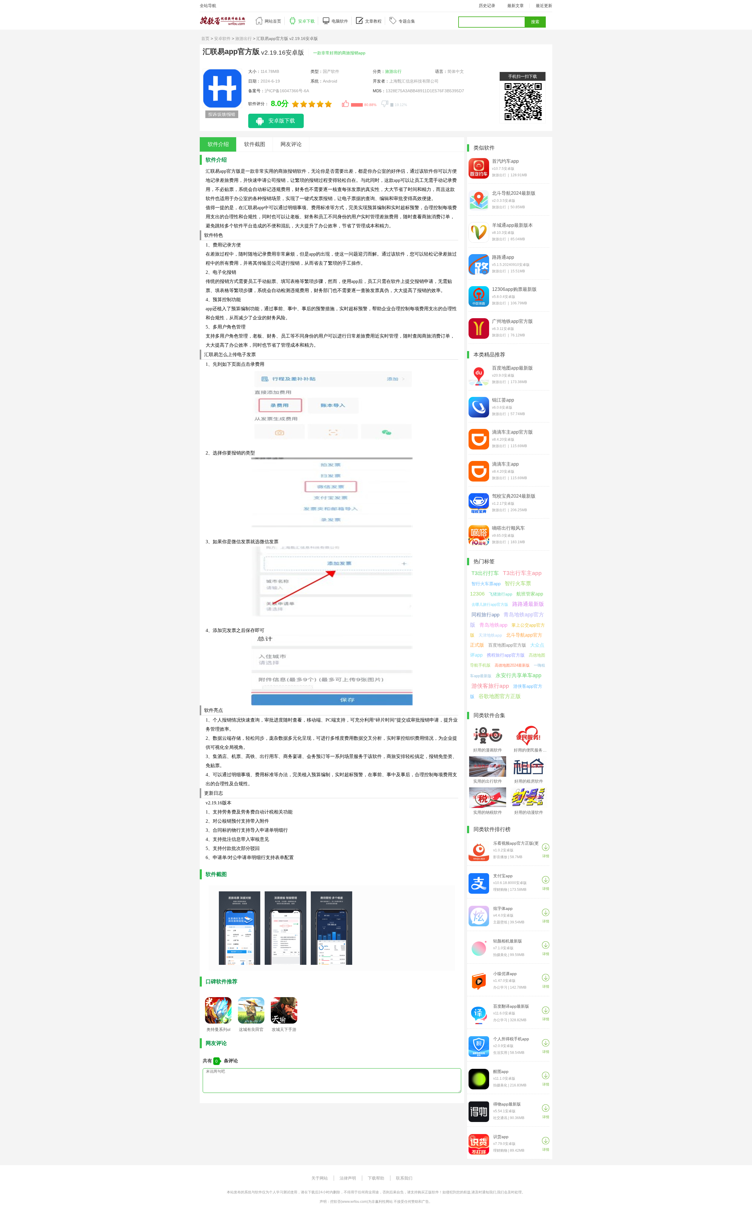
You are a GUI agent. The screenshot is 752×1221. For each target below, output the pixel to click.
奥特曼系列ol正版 (218, 1031)
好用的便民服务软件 (532, 750)
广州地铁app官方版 (512, 321)
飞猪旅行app (500, 594)
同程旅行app (485, 615)
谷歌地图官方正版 (500, 696)
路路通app (503, 257)
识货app (500, 1136)
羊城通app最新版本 (512, 225)
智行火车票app (486, 583)
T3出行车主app (522, 573)
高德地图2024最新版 (512, 665)
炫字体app (503, 908)
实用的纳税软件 (487, 812)
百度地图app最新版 (512, 367)
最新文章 (515, 5)
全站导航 (208, 5)
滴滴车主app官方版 (512, 432)
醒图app (500, 1071)
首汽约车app (505, 161)
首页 (205, 38)
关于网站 (319, 1178)
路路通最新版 (528, 604)
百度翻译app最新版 (511, 1006)
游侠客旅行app (490, 686)
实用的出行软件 (487, 781)
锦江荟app (503, 400)
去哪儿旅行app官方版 (489, 604)
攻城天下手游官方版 (284, 1031)
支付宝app (503, 875)
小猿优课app (505, 973)
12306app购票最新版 (514, 289)
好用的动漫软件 (528, 812)
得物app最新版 (507, 1104)
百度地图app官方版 (507, 645)
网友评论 (291, 144)
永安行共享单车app (518, 675)
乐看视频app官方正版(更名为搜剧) (516, 843)
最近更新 (544, 5)
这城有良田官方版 (251, 1031)
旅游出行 (243, 38)
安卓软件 (222, 38)
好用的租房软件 (528, 781)
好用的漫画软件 (487, 750)
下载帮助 (376, 1178)
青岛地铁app (493, 625)
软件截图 (254, 144)
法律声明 (348, 1178)
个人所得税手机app (511, 1038)
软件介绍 (218, 144)
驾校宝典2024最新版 (514, 496)
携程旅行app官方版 (506, 655)
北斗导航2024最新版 (514, 193)
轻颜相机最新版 (507, 941)
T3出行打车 (485, 573)
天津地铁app (490, 635)
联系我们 (404, 1178)
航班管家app (529, 593)
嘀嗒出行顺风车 (508, 528)
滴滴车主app (505, 464)
